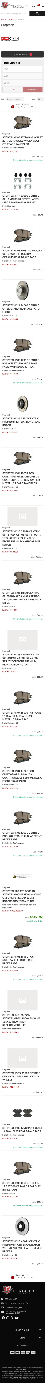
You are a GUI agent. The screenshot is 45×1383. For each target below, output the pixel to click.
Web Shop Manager (22, 1369)
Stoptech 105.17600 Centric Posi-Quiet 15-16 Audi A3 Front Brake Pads (22, 836)
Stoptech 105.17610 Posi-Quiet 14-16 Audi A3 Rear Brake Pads (22, 1129)
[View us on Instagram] (7, 1317)
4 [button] (21, 1277)
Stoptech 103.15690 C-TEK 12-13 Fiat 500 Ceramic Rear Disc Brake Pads (21, 1186)
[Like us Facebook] (3, 1317)
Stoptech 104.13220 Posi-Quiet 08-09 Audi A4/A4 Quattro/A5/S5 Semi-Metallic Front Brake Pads (22, 776)
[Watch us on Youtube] (16, 1317)
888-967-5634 (11, 1299)
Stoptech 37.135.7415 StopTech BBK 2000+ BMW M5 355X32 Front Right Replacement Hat (21, 1020)
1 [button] (12, 1277)
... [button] (28, 1277)
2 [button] (15, 1277)
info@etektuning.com (14, 1307)
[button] (9, 1277)
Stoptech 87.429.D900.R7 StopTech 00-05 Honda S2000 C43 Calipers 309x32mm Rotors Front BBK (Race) (21, 896)
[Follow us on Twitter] (12, 1317)
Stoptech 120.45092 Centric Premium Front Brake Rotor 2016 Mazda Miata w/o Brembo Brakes (22, 1246)
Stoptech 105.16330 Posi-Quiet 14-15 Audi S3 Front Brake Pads (19, 960)
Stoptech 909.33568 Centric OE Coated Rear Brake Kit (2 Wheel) (21, 1076)
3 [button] (18, 1277)
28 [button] (32, 1277)
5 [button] (24, 1277)
